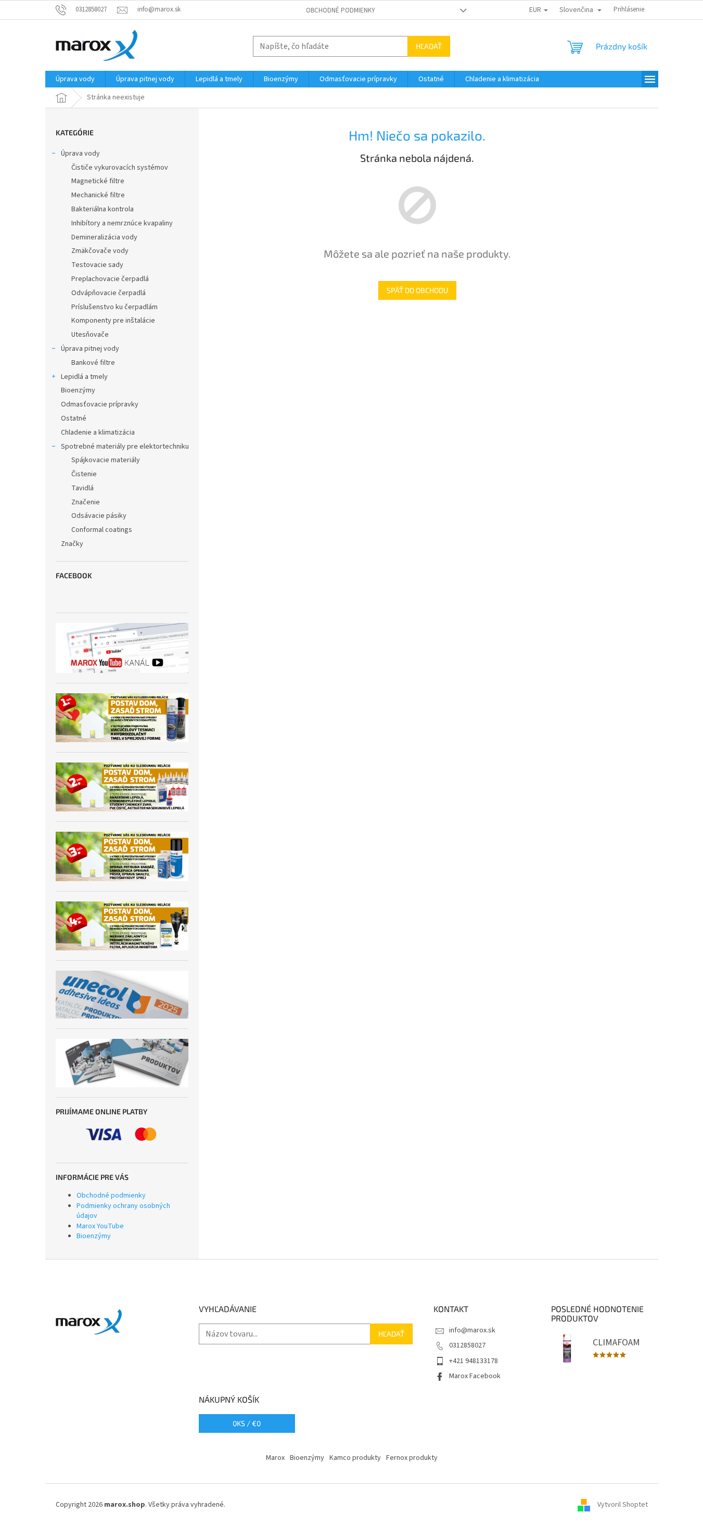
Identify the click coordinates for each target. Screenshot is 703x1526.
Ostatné (73, 418)
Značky (72, 544)
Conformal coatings (101, 530)
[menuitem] (75, 79)
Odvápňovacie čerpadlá (108, 293)
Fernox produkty (412, 1458)
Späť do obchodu (417, 290)
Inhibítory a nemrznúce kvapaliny (122, 223)
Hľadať (429, 46)
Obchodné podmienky (340, 10)
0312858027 (467, 1345)
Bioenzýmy (78, 390)
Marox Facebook (475, 1376)
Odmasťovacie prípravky (99, 404)
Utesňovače (90, 334)
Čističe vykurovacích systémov (119, 167)
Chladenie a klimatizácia (98, 432)
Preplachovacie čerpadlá (110, 279)
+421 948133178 (473, 1361)
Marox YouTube (100, 1226)
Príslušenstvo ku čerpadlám (114, 307)
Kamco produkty (355, 1458)
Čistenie (84, 474)
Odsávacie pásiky (98, 516)
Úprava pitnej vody (90, 349)
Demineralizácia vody (104, 237)
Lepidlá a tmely (84, 377)
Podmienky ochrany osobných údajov (123, 1211)
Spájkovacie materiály (105, 460)
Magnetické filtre (97, 181)
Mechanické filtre (98, 195)
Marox (275, 1458)
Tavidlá (82, 488)
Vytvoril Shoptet (622, 1504)
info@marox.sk (472, 1330)
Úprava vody (80, 153)
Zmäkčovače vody (100, 251)
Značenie (85, 502)
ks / (247, 1423)
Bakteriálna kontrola (102, 209)
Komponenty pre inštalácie (113, 320)
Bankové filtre (93, 363)
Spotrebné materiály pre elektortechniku (125, 446)
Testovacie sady (97, 265)
